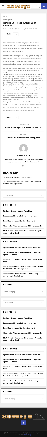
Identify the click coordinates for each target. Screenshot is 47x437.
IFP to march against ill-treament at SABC (23, 127)
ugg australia (24, 162)
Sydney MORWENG (10, 247)
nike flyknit (34, 159)
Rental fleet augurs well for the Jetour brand (19, 221)
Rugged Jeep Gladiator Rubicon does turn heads (20, 216)
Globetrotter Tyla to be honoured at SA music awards (22, 226)
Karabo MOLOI (9, 29)
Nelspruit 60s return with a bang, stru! (23, 137)
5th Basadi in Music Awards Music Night (17, 211)
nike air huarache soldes (12, 159)
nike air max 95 (34, 162)
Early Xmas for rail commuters (30, 247)
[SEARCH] (41, 195)
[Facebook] (23, 422)
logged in (15, 177)
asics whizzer (25, 159)
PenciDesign (27, 435)
